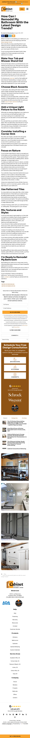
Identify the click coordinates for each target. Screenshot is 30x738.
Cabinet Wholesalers (8, 33)
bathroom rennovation (8, 286)
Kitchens (15, 637)
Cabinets (15, 643)
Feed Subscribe (15, 330)
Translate (25, 723)
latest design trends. (6, 42)
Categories (14, 418)
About (15, 681)
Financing (15, 616)
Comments (14, 335)
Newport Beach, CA (15, 664)
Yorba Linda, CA (15, 661)
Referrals (15, 691)
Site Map (19, 720)
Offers (15, 694)
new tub (12, 78)
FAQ (15, 613)
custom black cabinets (11, 101)
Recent (5, 418)
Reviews (15, 685)
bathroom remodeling (8, 284)
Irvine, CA (15, 667)
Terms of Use (24, 325)
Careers (15, 697)
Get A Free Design (15, 736)
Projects (15, 688)
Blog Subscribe (15, 312)
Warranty (15, 619)
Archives (24, 418)
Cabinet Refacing (15, 646)
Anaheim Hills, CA (15, 658)
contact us (7, 277)
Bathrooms (15, 640)
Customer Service (15, 629)
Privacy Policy (16, 327)
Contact (15, 626)
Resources (15, 623)
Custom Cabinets (15, 650)
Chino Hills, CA (15, 670)
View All (15, 673)
